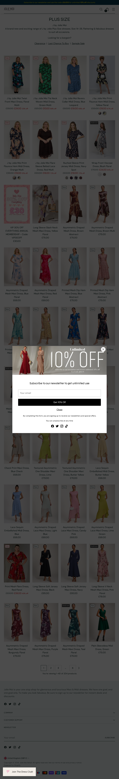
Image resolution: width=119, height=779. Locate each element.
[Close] (103, 349)
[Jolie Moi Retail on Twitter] (57, 426)
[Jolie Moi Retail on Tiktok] (66, 426)
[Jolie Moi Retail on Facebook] (52, 426)
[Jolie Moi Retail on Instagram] (62, 426)
